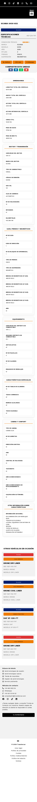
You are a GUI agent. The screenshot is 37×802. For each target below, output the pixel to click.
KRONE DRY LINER (12, 563)
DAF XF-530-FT (11, 618)
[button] (32, 14)
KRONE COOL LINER (13, 591)
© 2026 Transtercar (18, 744)
